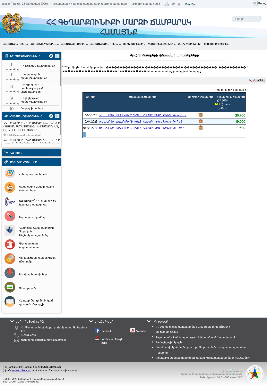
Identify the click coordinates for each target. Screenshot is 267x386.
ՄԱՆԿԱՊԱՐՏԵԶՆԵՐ (189, 43)
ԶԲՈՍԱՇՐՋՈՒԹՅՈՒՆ (216, 43)
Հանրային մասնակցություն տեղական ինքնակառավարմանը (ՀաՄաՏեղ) (203, 357)
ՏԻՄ (23, 43)
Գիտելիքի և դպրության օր (38, 66)
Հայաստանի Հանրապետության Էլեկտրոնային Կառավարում (195, 337)
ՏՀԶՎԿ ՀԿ (237, 371)
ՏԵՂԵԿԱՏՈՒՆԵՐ (133, 43)
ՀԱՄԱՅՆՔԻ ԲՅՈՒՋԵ (73, 43)
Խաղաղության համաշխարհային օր (34, 76)
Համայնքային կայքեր (169, 342)
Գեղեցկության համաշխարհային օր (34, 99)
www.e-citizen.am (21, 370)
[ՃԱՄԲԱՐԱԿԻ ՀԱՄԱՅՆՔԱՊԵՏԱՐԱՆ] (12, 33)
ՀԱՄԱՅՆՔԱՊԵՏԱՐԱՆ (43, 43)
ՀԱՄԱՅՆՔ (9, 43)
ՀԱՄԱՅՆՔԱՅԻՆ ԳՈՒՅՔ (104, 43)
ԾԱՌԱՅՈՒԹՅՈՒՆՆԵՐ (160, 43)
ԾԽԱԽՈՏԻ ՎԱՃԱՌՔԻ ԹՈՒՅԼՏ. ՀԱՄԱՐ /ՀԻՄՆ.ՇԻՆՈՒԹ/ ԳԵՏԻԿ (142, 115)
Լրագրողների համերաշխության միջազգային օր (32, 87)
